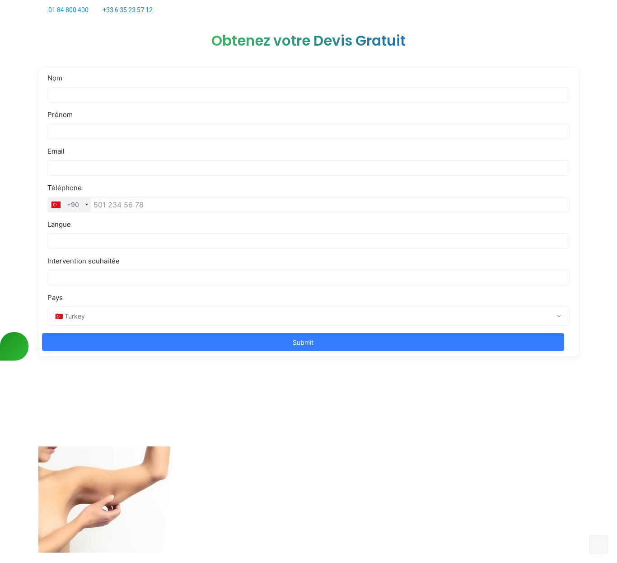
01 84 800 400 (68, 10)
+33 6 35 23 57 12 (128, 10)
